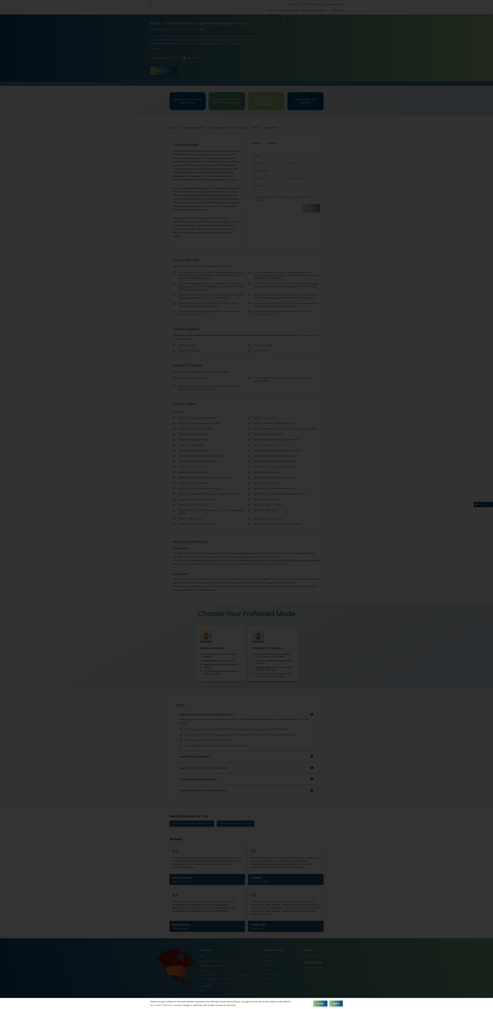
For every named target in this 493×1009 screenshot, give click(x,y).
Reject (336, 1003)
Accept (320, 1003)
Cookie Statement (163, 1005)
